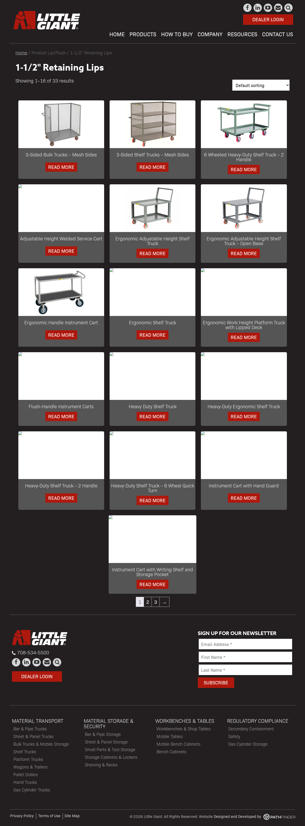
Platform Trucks (28, 759)
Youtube (268, 8)
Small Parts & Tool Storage (110, 749)
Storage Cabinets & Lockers (111, 757)
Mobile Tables (170, 736)
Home (21, 52)
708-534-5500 (33, 652)
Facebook (247, 8)
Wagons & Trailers (30, 766)
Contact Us (278, 8)
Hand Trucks (25, 782)
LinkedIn (258, 8)
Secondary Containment (251, 728)
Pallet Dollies (25, 774)
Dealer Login (268, 19)
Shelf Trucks (24, 751)
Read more (61, 167)
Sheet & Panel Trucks (33, 736)
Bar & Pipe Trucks (30, 728)
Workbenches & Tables (184, 721)
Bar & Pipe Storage (103, 734)
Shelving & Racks (101, 764)
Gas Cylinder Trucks (31, 789)
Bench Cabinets (171, 751)
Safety (234, 736)
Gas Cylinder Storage (248, 744)
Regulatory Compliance (257, 721)
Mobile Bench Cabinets (178, 744)
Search (288, 8)
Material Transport (37, 721)
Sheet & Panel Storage (106, 741)
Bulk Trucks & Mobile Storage (41, 744)
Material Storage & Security (108, 723)
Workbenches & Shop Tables (184, 728)
